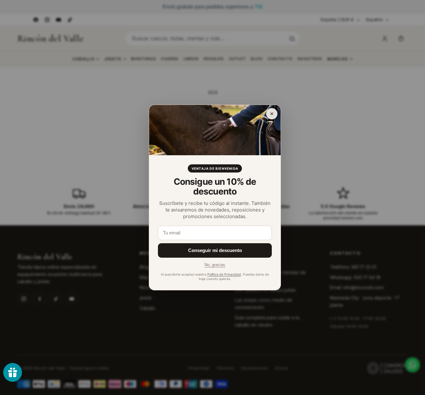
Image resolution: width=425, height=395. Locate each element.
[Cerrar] (271, 113)
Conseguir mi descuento (215, 250)
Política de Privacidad (224, 274)
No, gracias (214, 264)
